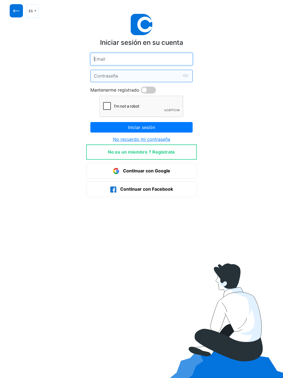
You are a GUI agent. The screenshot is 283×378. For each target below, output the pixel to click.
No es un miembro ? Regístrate (141, 152)
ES (31, 11)
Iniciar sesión (141, 127)
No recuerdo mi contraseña (141, 139)
